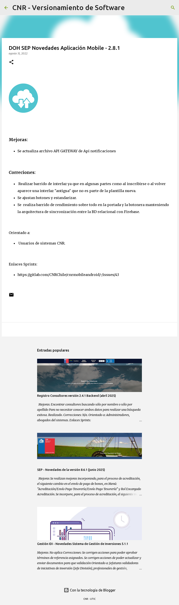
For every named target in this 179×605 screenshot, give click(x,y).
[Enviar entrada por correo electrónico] (11, 296)
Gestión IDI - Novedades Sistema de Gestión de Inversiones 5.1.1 (82, 544)
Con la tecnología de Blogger (92, 590)
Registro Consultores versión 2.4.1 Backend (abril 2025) (76, 395)
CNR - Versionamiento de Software (68, 7)
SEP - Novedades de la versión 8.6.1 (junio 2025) (71, 470)
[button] (11, 62)
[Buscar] (131, 7)
